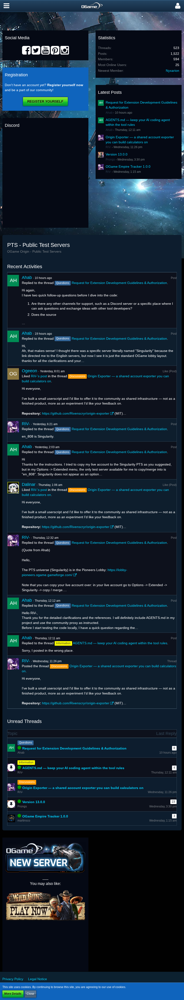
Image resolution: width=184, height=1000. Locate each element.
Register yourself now (65, 85)
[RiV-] (13, 430)
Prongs (110, 159)
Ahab (109, 112)
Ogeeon (29, 370)
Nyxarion (172, 70)
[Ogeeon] (13, 392)
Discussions (27, 782)
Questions (25, 742)
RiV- (108, 147)
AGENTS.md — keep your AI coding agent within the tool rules (120, 643)
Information (26, 762)
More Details (13, 993)
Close (30, 993)
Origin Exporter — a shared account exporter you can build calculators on (83, 788)
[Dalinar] (13, 506)
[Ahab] (13, 300)
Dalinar (28, 484)
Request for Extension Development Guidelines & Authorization (119, 283)
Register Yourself (45, 101)
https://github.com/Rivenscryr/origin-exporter (75, 413)
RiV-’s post (39, 376)
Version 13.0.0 (116, 154)
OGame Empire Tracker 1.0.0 (128, 166)
